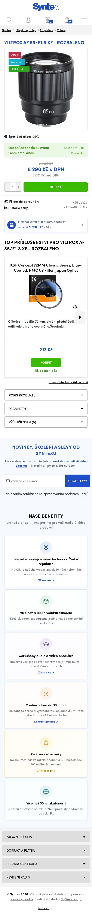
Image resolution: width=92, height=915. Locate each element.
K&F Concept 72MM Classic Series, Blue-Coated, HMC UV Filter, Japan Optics (46, 267)
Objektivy (46, 30)
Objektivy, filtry (26, 30)
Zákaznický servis (20, 837)
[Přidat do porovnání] (75, 306)
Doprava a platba (20, 850)
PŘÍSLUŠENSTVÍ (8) (22, 422)
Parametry (18, 408)
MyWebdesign (71, 899)
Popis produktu (22, 395)
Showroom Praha (21, 863)
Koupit (55, 187)
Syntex (6, 30)
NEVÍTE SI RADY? (18, 877)
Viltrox (61, 30)
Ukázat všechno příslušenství (68, 382)
